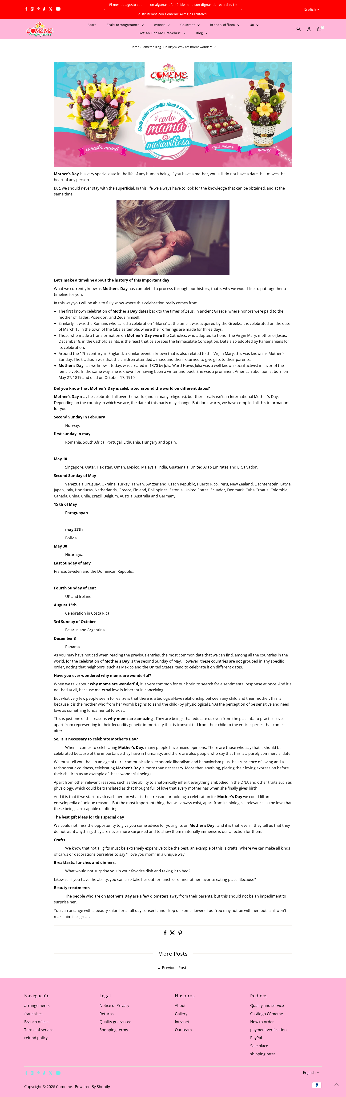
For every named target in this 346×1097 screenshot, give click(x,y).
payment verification (268, 1029)
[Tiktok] (44, 9)
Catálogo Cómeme (266, 1013)
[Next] (241, 9)
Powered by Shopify (92, 1086)
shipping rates (263, 1054)
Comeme (64, 1086)
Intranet (182, 1021)
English (310, 9)
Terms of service (38, 1029)
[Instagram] (32, 9)
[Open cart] (319, 29)
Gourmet (188, 25)
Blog (200, 33)
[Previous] (105, 9)
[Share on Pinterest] (180, 933)
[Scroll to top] (336, 1084)
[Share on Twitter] (173, 933)
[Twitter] (51, 9)
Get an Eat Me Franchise (160, 33)
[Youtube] (58, 9)
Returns (107, 1013)
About (180, 1005)
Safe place (259, 1045)
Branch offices (223, 25)
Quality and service (267, 1005)
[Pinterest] (38, 9)
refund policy (36, 1037)
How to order (262, 1021)
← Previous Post (171, 967)
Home (134, 47)
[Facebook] (26, 9)
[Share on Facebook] (165, 933)
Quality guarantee (115, 1021)
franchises (33, 1013)
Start (92, 25)
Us (252, 25)
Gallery (181, 1013)
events (160, 25)
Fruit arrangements (124, 25)
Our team (183, 1029)
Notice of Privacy (114, 1005)
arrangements (37, 1005)
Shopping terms (114, 1029)
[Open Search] (299, 29)
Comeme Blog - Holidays (158, 47)
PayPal (256, 1037)
